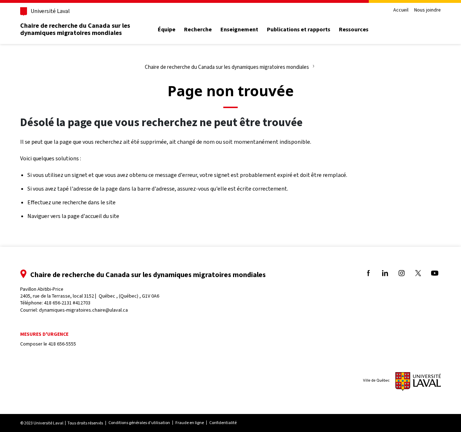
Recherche (198, 29)
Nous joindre (427, 10)
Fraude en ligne (189, 423)
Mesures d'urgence (44, 334)
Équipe (166, 29)
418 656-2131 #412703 (67, 302)
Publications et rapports (298, 29)
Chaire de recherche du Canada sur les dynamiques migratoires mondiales (75, 29)
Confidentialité (223, 423)
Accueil (400, 10)
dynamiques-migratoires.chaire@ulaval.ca (83, 310)
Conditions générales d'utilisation (139, 423)
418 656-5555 (62, 343)
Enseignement (239, 29)
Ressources (353, 29)
